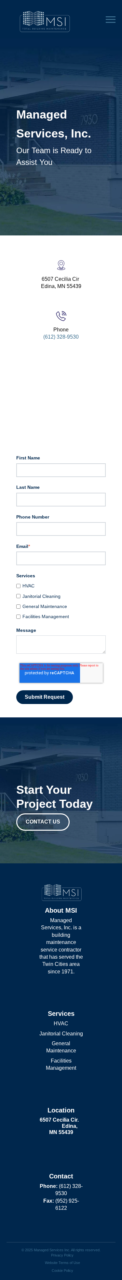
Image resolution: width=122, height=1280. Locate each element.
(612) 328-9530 (61, 337)
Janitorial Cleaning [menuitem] (61, 1033)
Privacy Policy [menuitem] (62, 1255)
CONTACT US (43, 821)
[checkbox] (61, 601)
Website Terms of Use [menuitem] (62, 1263)
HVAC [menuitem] (61, 1023)
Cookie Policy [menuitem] (62, 1270)
